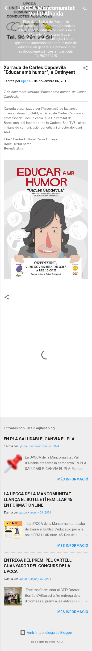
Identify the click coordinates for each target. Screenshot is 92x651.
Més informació (72, 479)
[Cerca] (85, 9)
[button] (85, 68)
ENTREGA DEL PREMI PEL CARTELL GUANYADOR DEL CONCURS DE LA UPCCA (38, 566)
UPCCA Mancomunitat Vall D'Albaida (46, 11)
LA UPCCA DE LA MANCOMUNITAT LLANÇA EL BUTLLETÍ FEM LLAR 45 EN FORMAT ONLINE (38, 499)
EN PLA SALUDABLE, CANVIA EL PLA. (40, 438)
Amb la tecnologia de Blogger (49, 632)
